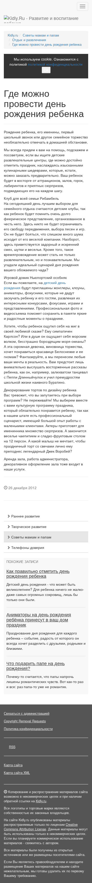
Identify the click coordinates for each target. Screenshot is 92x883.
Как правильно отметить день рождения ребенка (38, 574)
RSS (12, 747)
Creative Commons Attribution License (41, 826)
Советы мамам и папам (41, 35)
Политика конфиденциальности (28, 728)
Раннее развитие (25, 516)
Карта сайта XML (17, 772)
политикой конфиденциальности (55, 64)
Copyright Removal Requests (25, 721)
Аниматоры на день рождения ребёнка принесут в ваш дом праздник (38, 620)
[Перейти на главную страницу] (46, 19)
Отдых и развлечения (29, 40)
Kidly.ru (13, 35)
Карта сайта (13, 765)
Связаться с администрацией (26, 713)
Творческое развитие (28, 526)
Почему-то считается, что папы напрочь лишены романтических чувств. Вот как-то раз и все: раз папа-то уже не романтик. (44, 681)
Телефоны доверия (27, 547)
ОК (46, 70)
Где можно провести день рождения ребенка (47, 44)
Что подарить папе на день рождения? (35, 666)
